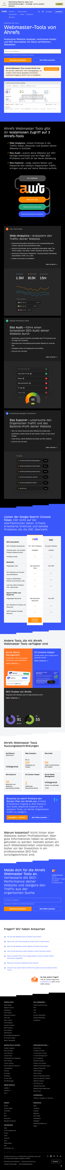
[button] (39, 11)
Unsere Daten (22, 11)
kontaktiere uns (45, 982)
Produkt (11, 11)
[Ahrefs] (5, 11)
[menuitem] (13, 12)
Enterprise (29, 14)
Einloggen (49, 11)
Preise (22, 14)
